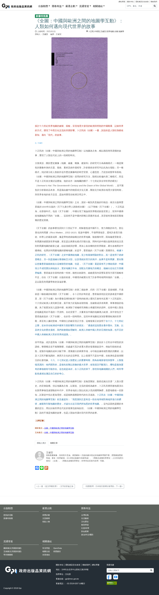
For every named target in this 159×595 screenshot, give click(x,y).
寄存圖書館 (8, 555)
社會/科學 (85, 528)
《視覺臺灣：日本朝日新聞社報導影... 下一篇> (103, 486)
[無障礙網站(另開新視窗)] (112, 583)
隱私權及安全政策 (142, 2)
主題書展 (46, 518)
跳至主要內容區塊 (6, 1)
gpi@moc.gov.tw (72, 579)
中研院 (97, 31)
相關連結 (98, 6)
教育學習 (85, 525)
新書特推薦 (8, 518)
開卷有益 (57, 6)
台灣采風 (85, 515)
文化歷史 (85, 522)
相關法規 (46, 551)
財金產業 (85, 531)
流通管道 (84, 6)
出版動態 (43, 6)
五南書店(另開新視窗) (12, 551)
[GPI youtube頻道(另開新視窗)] (116, 577)
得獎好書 (46, 515)
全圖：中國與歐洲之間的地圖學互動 (59, 433)
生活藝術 (85, 518)
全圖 (116, 31)
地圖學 (121, 31)
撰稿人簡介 (41, 443)
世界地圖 (110, 31)
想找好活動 (8, 515)
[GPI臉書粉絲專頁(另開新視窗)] (110, 577)
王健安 (45, 34)
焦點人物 (46, 522)
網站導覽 (122, 2)
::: (35, 6)
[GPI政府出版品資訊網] (17, 6)
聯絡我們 (154, 2)
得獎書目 (57, 551)
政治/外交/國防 (87, 535)
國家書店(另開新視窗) (12, 548)
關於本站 (130, 2)
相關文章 (54, 443)
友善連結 (46, 555)
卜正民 (91, 31)
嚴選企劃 (70, 6)
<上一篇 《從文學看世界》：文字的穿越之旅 (54, 486)
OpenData (57, 548)
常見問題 (46, 548)
